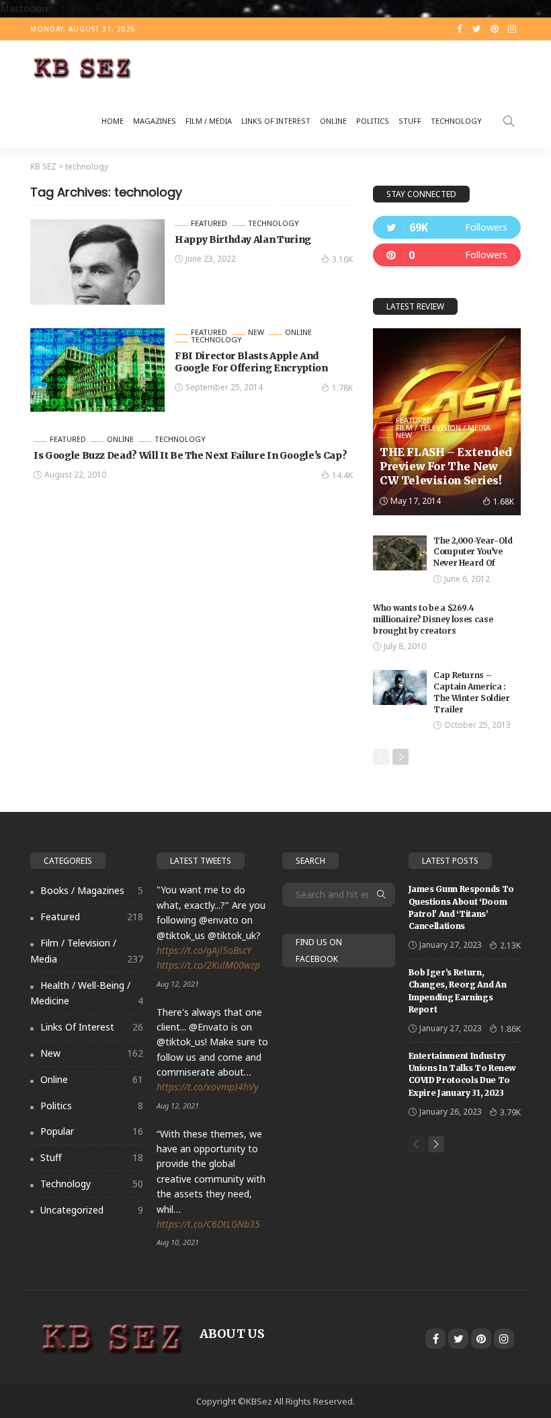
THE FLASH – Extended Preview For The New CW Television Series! (446, 466)
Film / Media (208, 121)
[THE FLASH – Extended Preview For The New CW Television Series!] (447, 421)
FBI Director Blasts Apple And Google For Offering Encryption (251, 362)
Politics (372, 121)
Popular (91, 1131)
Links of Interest (275, 121)
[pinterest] (447, 255)
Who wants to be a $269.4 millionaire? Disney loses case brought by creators (433, 619)
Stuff (409, 121)
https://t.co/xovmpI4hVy (208, 1086)
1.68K (503, 501)
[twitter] (447, 227)
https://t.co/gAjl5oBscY (204, 950)
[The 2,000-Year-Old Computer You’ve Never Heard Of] (400, 552)
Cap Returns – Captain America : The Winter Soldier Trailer (471, 692)
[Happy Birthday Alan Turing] (97, 262)
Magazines (154, 121)
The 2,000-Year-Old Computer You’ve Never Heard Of (473, 551)
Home (112, 121)
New (256, 332)
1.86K (510, 1029)
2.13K (510, 945)
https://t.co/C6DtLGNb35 (208, 1224)
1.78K (342, 388)
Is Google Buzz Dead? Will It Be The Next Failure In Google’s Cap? (190, 455)
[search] (509, 121)
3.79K (510, 1112)
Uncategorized (91, 1209)
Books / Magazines (91, 890)
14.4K (342, 475)
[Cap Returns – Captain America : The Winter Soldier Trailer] (400, 687)
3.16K (342, 259)
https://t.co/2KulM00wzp (208, 965)
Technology (456, 121)
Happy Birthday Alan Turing (243, 239)
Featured (209, 223)
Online (333, 121)
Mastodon (24, 8)
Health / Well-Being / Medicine (86, 993)
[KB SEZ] (80, 67)
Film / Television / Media (443, 427)
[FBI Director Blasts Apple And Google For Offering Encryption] (97, 370)
